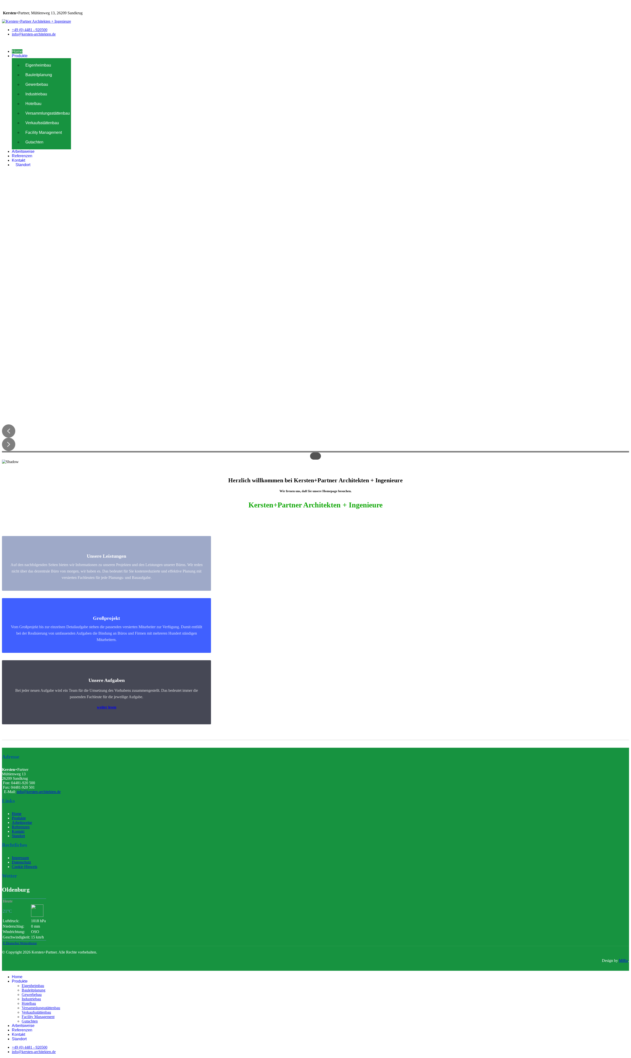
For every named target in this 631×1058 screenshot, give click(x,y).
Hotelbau (33, 104)
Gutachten (34, 142)
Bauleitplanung (38, 75)
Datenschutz (21, 862)
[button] (8, 431)
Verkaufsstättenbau (42, 123)
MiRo (623, 960)
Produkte (20, 56)
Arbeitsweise (23, 151)
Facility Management (43, 132)
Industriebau (36, 94)
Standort (23, 165)
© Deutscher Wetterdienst (20, 943)
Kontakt (18, 160)
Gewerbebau (36, 84)
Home (17, 51)
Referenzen (22, 156)
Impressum (20, 858)
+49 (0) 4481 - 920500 (29, 30)
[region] (315, 322)
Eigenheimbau (38, 65)
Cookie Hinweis (24, 867)
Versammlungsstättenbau (47, 113)
